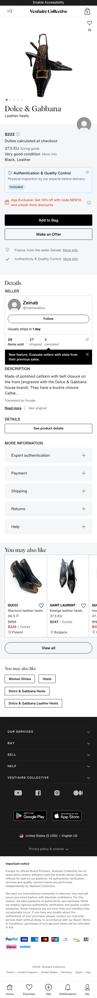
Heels (47, 679)
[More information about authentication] (87, 172)
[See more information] (89, 202)
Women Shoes (20, 679)
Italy (88, 972)
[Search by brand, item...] (10, 11)
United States (49, 972)
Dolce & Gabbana (33, 109)
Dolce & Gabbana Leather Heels (33, 703)
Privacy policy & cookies (46, 849)
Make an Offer (48, 234)
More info (49, 154)
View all (48, 648)
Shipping (19, 491)
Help (15, 526)
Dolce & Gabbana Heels (27, 691)
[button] (87, 11)
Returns (18, 509)
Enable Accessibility (48, 2)
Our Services (20, 732)
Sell (12, 755)
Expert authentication (30, 455)
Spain (78, 972)
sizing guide (29, 148)
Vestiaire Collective (28, 778)
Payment (19, 473)
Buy (11, 743)
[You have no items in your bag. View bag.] (87, 11)
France (10, 972)
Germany (66, 972)
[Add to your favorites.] (41, 605)
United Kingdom (28, 972)
